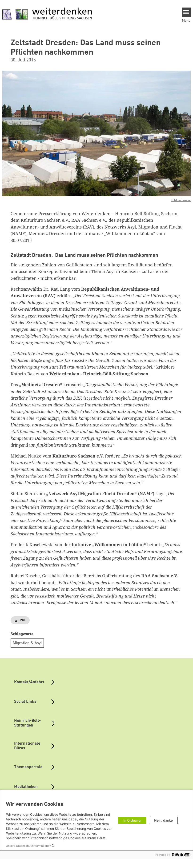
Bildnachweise (181, 200)
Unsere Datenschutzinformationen (28, 845)
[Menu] (186, 12)
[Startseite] (47, 14)
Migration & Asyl (27, 643)
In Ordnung (132, 820)
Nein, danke (163, 820)
